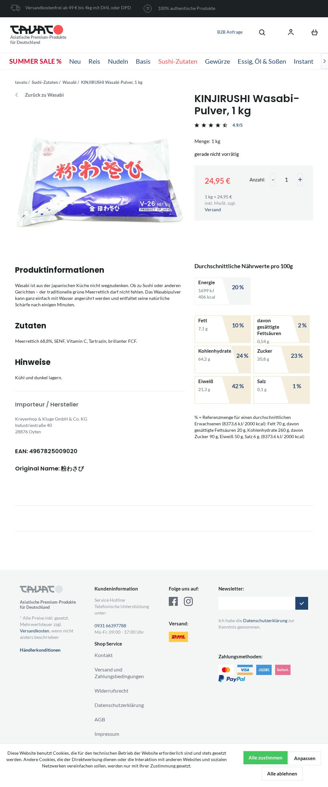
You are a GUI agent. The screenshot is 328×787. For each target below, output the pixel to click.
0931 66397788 (110, 625)
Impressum (106, 734)
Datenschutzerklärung (119, 705)
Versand (213, 209)
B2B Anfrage (229, 32)
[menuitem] (258, 32)
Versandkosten (34, 630)
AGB (99, 719)
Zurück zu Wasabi (44, 94)
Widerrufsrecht (111, 690)
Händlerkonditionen (40, 650)
